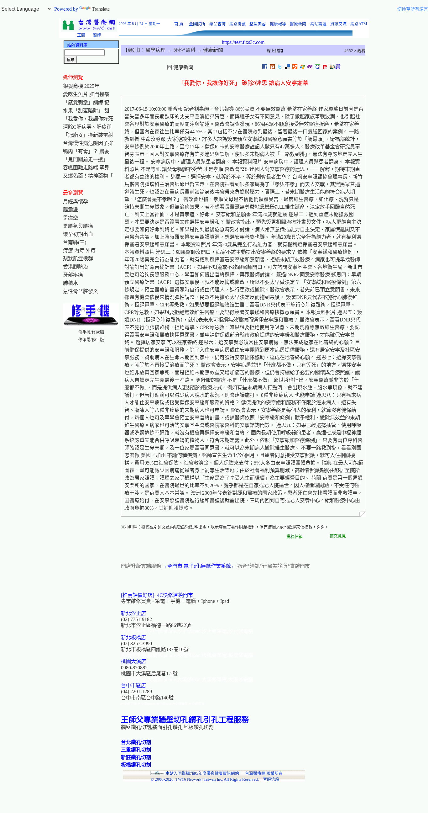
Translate (101, 9)
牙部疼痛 (73, 275)
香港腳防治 (75, 266)
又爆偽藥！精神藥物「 (88, 175)
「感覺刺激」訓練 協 (86, 102)
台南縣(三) (74, 242)
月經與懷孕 (75, 201)
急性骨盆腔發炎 (80, 291)
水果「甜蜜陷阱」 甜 (86, 110)
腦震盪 (70, 209)
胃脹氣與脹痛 (78, 226)
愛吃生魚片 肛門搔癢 (86, 94)
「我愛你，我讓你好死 (88, 118)
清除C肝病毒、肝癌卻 (87, 127)
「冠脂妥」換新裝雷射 (88, 135)
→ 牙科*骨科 (180, 50)
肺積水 (70, 283)
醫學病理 (155, 50)
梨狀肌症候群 (78, 258)
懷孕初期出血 (78, 234)
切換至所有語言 (412, 9)
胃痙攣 (70, 218)
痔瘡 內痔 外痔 (79, 250)
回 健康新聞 (180, 67)
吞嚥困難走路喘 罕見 (86, 167)
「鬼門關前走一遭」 (85, 159)
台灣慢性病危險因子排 (88, 143)
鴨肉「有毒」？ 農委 (86, 151)
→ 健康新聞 (209, 50)
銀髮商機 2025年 (81, 86)
